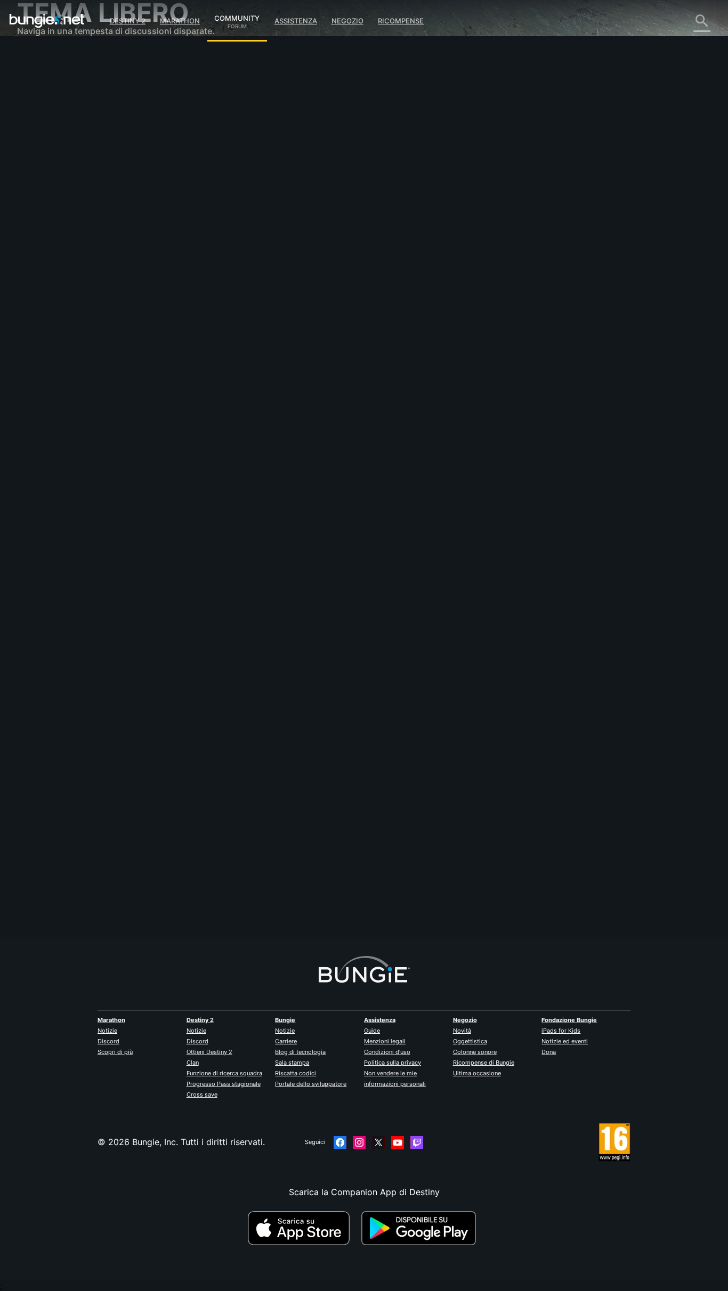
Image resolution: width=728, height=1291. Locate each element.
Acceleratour (221, 872)
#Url (234, 261)
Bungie (285, 1020)
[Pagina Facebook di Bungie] (340, 1142)
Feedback (44, 80)
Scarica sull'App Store (303, 1228)
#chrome (258, 261)
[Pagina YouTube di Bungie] (397, 1142)
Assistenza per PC (61, 218)
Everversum (48, 154)
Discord (108, 1041)
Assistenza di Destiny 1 (71, 239)
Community (237, 16)
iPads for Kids (560, 1030)
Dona (548, 1052)
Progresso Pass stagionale (224, 1084)
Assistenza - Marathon (70, 293)
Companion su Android (71, 207)
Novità (462, 1030)
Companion (48, 186)
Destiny (47, 21)
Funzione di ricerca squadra (224, 1073)
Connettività (49, 143)
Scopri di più (115, 1052)
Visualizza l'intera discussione (255, 303)
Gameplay (45, 112)
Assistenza (295, 21)
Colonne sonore (475, 1052)
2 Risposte (222, 931)
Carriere (286, 1041)
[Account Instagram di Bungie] (359, 1142)
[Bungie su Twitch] (416, 1142)
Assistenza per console (71, 229)
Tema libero (48, 282)
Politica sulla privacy (392, 1062)
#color (286, 261)
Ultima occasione (477, 1073)
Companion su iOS (62, 197)
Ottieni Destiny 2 (209, 1052)
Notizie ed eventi (564, 1041)
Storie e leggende (60, 101)
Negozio (347, 21)
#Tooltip (311, 261)
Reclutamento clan (62, 261)
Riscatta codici (295, 1073)
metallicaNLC (222, 186)
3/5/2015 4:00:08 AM (286, 325)
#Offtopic (209, 261)
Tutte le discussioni (63, 58)
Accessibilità (50, 175)
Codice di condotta (56, 317)
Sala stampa (292, 1062)
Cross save (202, 1094)
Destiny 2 (127, 21)
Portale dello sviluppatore (310, 1084)
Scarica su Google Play (421, 1228)
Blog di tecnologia (300, 1052)
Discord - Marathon (64, 303)
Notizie (107, 1030)
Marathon (180, 21)
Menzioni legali (385, 1041)
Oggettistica (470, 1041)
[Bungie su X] (378, 1142)
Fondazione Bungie (569, 1020)
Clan (193, 1062)
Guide (372, 1030)
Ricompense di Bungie (483, 1062)
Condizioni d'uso (387, 1052)
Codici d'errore (55, 133)
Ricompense (401, 21)
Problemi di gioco (60, 165)
